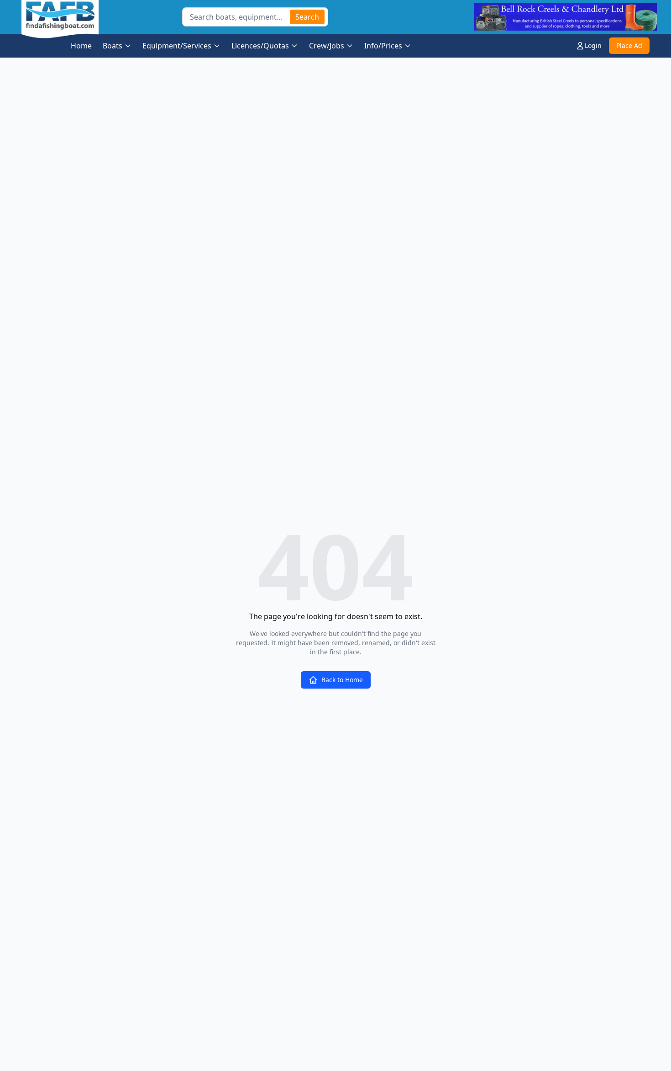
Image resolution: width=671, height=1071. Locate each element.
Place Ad (629, 45)
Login (593, 45)
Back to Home (342, 679)
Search (307, 17)
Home (81, 46)
